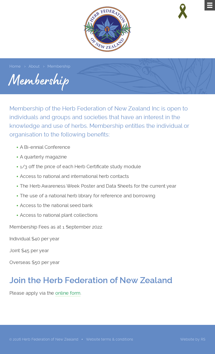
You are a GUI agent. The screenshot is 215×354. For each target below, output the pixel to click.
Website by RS (193, 339)
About (34, 66)
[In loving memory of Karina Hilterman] (182, 11)
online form (67, 293)
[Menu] (210, 5)
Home (15, 66)
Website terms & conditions (109, 339)
